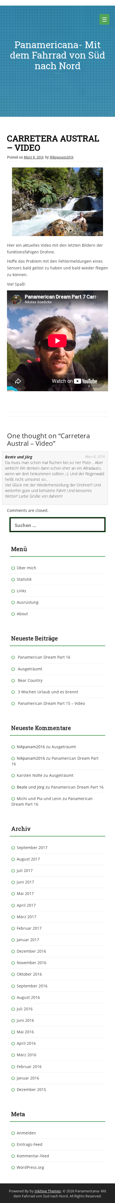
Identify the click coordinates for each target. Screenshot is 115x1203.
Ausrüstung (28, 602)
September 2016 (32, 985)
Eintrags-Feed (29, 1144)
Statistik (24, 579)
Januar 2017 (28, 939)
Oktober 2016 (29, 974)
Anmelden (26, 1133)
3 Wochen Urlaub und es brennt (48, 691)
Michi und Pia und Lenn (39, 798)
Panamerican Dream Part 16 (44, 657)
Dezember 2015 (31, 1089)
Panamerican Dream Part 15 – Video (51, 703)
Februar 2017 (29, 928)
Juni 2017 (25, 882)
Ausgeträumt (30, 669)
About (22, 613)
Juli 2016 (25, 1008)
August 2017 (28, 859)
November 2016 (31, 962)
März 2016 (26, 1054)
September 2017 (32, 847)
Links (21, 590)
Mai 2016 (25, 1031)
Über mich (26, 567)
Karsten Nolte (29, 775)
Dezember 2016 (31, 951)
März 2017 (26, 916)
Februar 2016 (29, 1066)
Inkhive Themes (48, 1190)
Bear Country (30, 680)
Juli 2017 (25, 870)
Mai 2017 (25, 893)
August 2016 (28, 997)
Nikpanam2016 (61, 157)
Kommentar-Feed (33, 1155)
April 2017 (26, 905)
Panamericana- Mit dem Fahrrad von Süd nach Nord (57, 55)
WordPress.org (30, 1167)
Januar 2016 (28, 1078)
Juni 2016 (25, 1020)
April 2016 (26, 1043)
